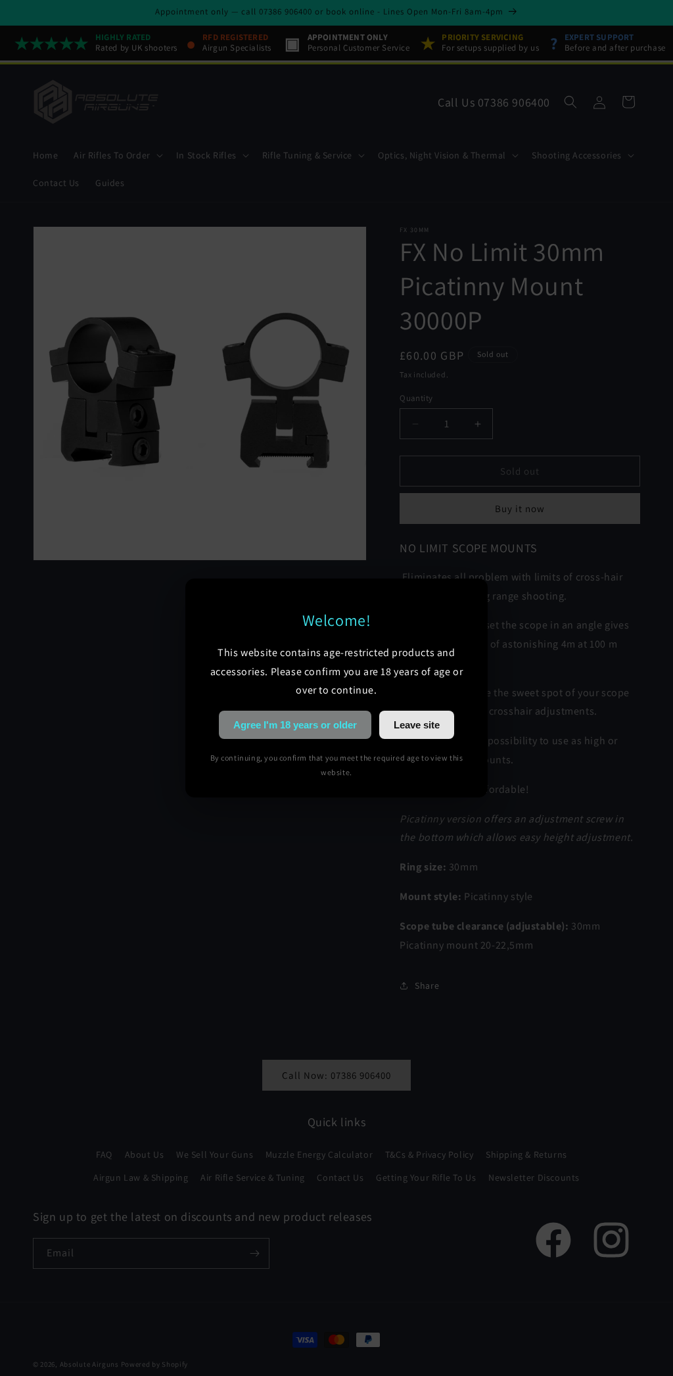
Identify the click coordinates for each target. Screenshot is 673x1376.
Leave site (417, 724)
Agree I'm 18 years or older (295, 724)
